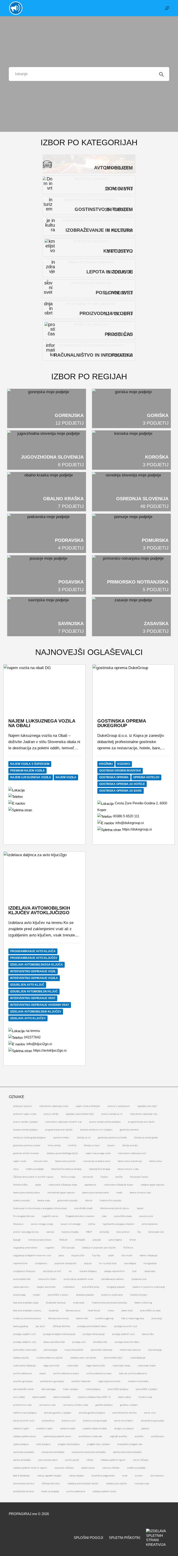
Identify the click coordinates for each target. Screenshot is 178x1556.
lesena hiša (147, 1334)
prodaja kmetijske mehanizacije (59, 1334)
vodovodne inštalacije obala (62, 1184)
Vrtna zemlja (54, 1145)
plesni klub (127, 1310)
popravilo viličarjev (64, 1467)
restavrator (150, 1271)
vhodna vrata (145, 1397)
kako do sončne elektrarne (133, 1373)
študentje (53, 1310)
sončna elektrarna (76, 1491)
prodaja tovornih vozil (125, 1326)
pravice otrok (146, 1216)
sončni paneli (72, 1459)
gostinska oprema (114, 777)
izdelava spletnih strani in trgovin (30, 1467)
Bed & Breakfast (21, 1475)
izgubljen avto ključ (27, 984)
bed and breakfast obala (25, 1302)
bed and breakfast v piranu (27, 1310)
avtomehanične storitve (124, 1412)
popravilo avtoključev (65, 1263)
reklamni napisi (21, 1428)
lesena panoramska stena (26, 1192)
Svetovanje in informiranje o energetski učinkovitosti (40, 1208)
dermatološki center (23, 1389)
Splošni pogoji (88, 1538)
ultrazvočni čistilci (47, 1279)
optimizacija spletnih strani (57, 1436)
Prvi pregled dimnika (23, 1216)
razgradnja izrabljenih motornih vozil (32, 1255)
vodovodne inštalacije (24, 1365)
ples (104, 1216)
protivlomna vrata (22, 1404)
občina (91, 1224)
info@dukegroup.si (129, 823)
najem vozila (66, 777)
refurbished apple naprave (61, 1192)
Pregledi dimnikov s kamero (80, 1216)
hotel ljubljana (93, 1389)
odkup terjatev (76, 1475)
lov (70, 1271)
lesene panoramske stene (95, 1192)
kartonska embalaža (23, 1452)
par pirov (40, 1326)
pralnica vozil (68, 1420)
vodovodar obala (121, 1365)
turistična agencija (104, 1318)
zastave (145, 1428)
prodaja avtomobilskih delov (92, 1326)
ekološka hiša (100, 1341)
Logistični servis (50, 1216)
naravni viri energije (70, 1224)
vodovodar (72, 1365)
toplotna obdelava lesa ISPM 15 (94, 1397)
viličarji (89, 1459)
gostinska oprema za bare (120, 790)
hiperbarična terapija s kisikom (118, 1224)
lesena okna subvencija (130, 1161)
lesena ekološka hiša (54, 1341)
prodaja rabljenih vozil (24, 1341)
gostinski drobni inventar (120, 770)
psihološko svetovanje (24, 1349)
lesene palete (39, 1397)
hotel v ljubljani (70, 1389)
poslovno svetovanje (112, 1294)
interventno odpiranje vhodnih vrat (39, 1004)
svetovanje (78, 1302)
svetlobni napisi (44, 1428)
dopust (88, 1263)
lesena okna (155, 1161)
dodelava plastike (85, 1294)
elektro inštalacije (148, 1255)
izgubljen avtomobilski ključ (34, 991)
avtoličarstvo (157, 1436)
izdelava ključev (21, 1357)
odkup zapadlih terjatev (49, 1475)
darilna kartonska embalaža (127, 1452)
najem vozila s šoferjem (29, 764)
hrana (111, 1310)
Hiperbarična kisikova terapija (66, 1168)
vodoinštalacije (137, 1357)
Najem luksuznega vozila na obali (41, 723)
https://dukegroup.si (137, 829)
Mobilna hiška (20, 1184)
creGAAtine (68, 1286)
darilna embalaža (22, 1459)
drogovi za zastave (124, 1428)
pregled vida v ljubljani (98, 1444)
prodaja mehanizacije (94, 1334)
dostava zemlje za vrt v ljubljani (96, 1129)
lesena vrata (44, 1200)
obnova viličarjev (111, 1467)
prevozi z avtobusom (119, 1106)
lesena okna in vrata (128, 1168)
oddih (111, 1255)
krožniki (106, 764)
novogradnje (149, 1263)
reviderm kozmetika (138, 1381)
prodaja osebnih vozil (123, 1334)
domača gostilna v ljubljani (57, 1412)
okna (15, 1168)
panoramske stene (47, 1459)
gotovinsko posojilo (67, 1200)
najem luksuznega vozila (30, 777)
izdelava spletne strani (24, 1436)
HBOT (89, 1231)
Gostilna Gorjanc (138, 1294)
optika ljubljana (21, 1444)
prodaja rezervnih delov (127, 1341)
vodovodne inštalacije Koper (118, 1184)
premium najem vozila (27, 770)
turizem (139, 1475)
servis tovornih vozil (23, 1420)
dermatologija (48, 1389)
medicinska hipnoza (130, 1349)
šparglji (16, 1239)
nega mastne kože (95, 1365)
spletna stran (88, 1467)
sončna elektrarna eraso (98, 1373)
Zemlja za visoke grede (146, 1137)
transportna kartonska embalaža (88, 1452)
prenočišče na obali (150, 1310)
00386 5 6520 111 (126, 816)
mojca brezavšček (74, 1349)
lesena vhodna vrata (140, 1192)
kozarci (123, 764)
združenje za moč (52, 1271)
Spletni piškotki (124, 1538)
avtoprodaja (19, 1294)
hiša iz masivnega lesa (132, 1318)
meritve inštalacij (87, 1271)
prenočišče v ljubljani (146, 1389)
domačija (104, 1231)
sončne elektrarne (22, 1373)
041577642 (32, 1037)
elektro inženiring (143, 1302)
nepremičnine (20, 1263)
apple (38, 1184)
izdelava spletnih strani (104, 1491)
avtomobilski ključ (113, 1357)
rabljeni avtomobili (46, 1286)
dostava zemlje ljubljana (25, 1129)
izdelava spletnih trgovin (113, 1459)
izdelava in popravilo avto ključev (99, 1247)
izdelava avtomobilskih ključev (35, 1011)
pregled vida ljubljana (68, 1444)
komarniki (88, 1176)
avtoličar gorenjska (22, 1381)
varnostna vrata (47, 1404)
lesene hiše (82, 1318)
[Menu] (167, 8)
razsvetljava (130, 1263)
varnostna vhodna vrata (75, 1404)
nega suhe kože (51, 1365)
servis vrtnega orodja (42, 1224)
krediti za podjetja (136, 1467)
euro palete (19, 1397)
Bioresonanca (73, 1310)
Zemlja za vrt (83, 1137)
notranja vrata (142, 1483)
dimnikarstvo (157, 1475)
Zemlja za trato (130, 1145)
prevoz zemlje (51, 1113)
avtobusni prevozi (22, 1106)
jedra (61, 1255)
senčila (118, 1176)
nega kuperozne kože (109, 1381)
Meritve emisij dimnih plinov (114, 1208)
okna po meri (41, 1161)
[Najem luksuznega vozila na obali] (44, 687)
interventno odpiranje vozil (33, 971)
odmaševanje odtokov (112, 1279)
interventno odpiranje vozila (34, 978)
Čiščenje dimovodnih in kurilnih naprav (33, 1176)
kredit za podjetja (50, 1491)
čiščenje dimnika (61, 1326)
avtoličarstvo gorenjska (52, 1381)
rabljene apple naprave (152, 1184)
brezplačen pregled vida (130, 1444)
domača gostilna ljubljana (92, 1412)
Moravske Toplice (139, 1176)
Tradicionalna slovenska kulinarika (109, 1302)
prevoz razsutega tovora (25, 1231)
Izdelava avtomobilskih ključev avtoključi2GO (39, 910)
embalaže (80, 1239)
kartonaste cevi (156, 1231)
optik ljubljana (43, 1444)
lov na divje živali (107, 1263)
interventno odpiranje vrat (32, 998)
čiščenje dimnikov (51, 1483)
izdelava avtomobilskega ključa (36, 964)
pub (134, 1271)
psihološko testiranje (101, 1349)
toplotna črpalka (70, 1231)
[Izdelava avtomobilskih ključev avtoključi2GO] (44, 875)
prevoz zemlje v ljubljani (25, 1121)
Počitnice (128, 1247)
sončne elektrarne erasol (66, 1373)
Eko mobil (127, 1255)
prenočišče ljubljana (118, 1389)
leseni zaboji (124, 1397)
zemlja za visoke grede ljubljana (29, 1137)
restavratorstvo (21, 1286)
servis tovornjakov (123, 1420)
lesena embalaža (61, 1397)
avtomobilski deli (21, 1279)
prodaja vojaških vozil (24, 1334)
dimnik (88, 1200)
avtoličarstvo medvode (90, 1436)
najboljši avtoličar (118, 1436)
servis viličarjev (141, 1459)
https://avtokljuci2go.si (50, 1050)
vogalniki (49, 1247)
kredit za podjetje (35, 1168)
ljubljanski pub (139, 1279)
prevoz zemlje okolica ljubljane (105, 1121)
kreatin (36, 1294)
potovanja (157, 1318)
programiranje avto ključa (33, 951)
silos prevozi (123, 1231)
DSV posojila (68, 1247)
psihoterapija (50, 1349)
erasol (42, 1373)
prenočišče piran (90, 1286)
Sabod (140, 1208)
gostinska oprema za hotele (122, 784)
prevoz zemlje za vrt (112, 1113)
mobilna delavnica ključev (50, 1357)
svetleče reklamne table (95, 1428)
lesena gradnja (20, 1326)
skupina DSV (77, 1255)
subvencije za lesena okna (96, 1161)
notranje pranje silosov (40, 1239)
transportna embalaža (52, 1452)
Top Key (96, 1255)
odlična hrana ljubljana (24, 1412)
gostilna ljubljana (103, 1404)
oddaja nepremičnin (114, 1271)
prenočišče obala (123, 1216)
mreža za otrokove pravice (27, 1318)
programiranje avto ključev (33, 958)
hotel (124, 1475)
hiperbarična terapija (99, 1168)
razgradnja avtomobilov (25, 1247)
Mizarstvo (18, 1224)
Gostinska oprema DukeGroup (121, 723)
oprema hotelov (146, 777)
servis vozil (150, 1412)
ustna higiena (115, 1239)
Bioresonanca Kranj (58, 1318)
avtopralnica (48, 1420)
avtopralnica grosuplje (152, 1420)
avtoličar (139, 1436)
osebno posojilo (21, 1200)
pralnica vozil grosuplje (95, 1420)
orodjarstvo (41, 1263)
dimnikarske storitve (23, 1483)
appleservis (90, 1184)
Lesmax (50, 1231)
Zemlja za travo (92, 1145)
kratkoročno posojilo (110, 1200)
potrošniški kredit (83, 1208)
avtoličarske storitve (23, 1491)
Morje (133, 1239)
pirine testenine (150, 1224)
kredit (119, 1192)
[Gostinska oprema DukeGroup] (133, 687)
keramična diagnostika (103, 1475)
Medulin (63, 1239)
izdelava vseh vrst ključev (83, 1357)
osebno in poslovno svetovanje (148, 1286)
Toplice (104, 1176)
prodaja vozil (79, 1341)
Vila (139, 1231)
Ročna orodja (68, 1176)
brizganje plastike (116, 1286)
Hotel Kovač (94, 1310)
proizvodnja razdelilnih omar (78, 1279)
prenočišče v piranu (58, 1294)
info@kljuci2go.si (39, 1044)
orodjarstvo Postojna (24, 1271)
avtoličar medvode (80, 1381)
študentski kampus (56, 1302)
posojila (97, 1239)
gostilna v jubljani (129, 1404)
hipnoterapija (155, 1349)
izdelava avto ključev (28, 1018)
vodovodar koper (147, 1365)
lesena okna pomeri (65, 1161)
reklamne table (67, 1428)
